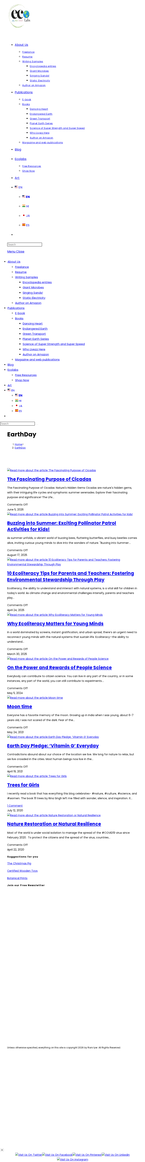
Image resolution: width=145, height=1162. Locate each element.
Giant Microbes (33, 287)
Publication (23, 1019)
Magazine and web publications (37, 359)
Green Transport (34, 334)
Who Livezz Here (34, 349)
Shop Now (22, 380)
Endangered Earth (35, 329)
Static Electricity (34, 298)
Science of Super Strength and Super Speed (54, 344)
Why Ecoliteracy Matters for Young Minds (55, 623)
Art (10, 385)
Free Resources (26, 375)
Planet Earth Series (36, 339)
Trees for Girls (23, 785)
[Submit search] (37, 424)
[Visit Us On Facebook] (57, 1155)
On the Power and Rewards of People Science (59, 667)
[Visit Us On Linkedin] (116, 1155)
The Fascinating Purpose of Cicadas (49, 479)
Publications (16, 308)
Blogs (19, 1024)
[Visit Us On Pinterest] (87, 1155)
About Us (14, 262)
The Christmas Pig (19, 863)
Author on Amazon (28, 303)
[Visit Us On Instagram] (72, 1159)
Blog (11, 365)
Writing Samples (26, 277)
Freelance (22, 267)
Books (19, 318)
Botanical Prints (17, 878)
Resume (21, 272)
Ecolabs (13, 370)
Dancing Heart (33, 323)
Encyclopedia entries (37, 282)
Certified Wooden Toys (22, 871)
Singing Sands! (33, 293)
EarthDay (20, 448)
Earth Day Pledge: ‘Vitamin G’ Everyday (53, 746)
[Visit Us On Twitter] (28, 1155)
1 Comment (15, 806)
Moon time (19, 706)
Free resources (26, 1030)
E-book (20, 313)
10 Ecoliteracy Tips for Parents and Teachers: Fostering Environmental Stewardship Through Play (70, 576)
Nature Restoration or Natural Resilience (54, 824)
